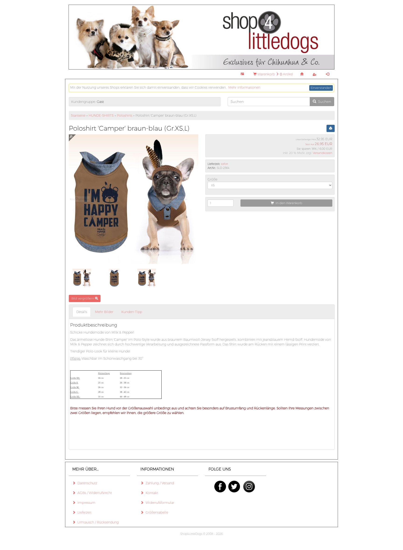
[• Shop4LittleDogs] (201, 37)
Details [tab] (81, 312)
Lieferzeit (83, 512)
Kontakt (151, 493)
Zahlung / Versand (159, 483)
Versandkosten (322, 153)
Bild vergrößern (83, 298)
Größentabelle (156, 512)
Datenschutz (86, 483)
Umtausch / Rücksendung (97, 522)
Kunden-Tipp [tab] (131, 312)
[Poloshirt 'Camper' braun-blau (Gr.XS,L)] (82, 278)
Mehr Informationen (244, 87)
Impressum (85, 503)
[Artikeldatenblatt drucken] (331, 128)
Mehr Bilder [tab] (104, 312)
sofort (224, 164)
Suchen (323, 101)
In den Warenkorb (288, 203)
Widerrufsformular (159, 503)
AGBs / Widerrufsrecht (94, 493)
